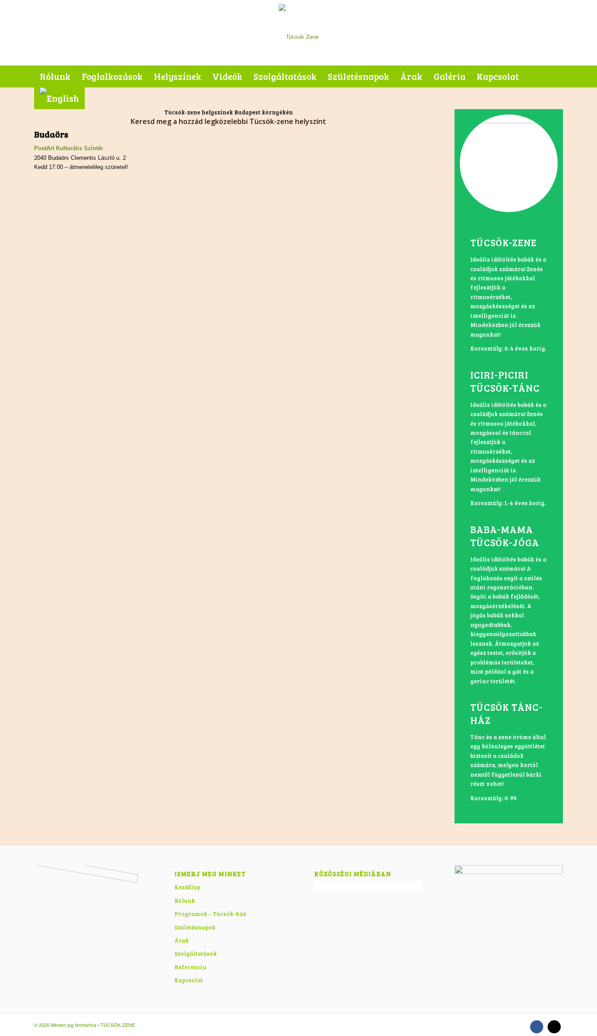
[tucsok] (299, 32)
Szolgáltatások (195, 953)
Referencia (190, 967)
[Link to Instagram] (554, 1026)
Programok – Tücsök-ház (210, 914)
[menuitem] (55, 76)
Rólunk (184, 901)
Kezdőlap (187, 887)
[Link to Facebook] (536, 1026)
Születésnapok (194, 927)
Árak (181, 940)
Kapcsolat (188, 980)
